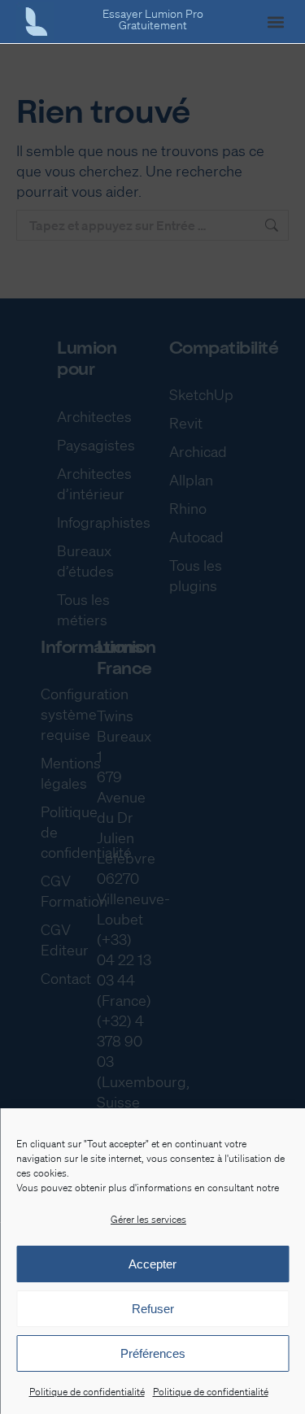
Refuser (153, 1309)
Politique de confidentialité (87, 1392)
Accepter (152, 1264)
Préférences (152, 1353)
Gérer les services (148, 1219)
